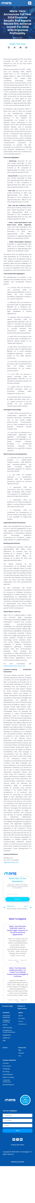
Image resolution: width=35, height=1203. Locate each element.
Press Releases (8, 1074)
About (20, 1016)
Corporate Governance (7, 1081)
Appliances (6, 1038)
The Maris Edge (7, 1006)
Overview (6, 1063)
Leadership (6, 1069)
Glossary (21, 1053)
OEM (4, 1040)
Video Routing (7, 1027)
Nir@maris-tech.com (11, 862)
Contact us (22, 1024)
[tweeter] (17, 1139)
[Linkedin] (13, 1139)
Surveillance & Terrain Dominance (9, 1031)
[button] (29, 3)
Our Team (21, 1018)
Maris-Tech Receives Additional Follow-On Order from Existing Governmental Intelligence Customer (17, 972)
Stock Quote (7, 1066)
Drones (5, 1025)
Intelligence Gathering (6, 1021)
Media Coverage (8, 1077)
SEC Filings (6, 1072)
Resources (22, 1048)
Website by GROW (17, 1162)
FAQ (19, 1056)
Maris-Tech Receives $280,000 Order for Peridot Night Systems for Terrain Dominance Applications (17, 930)
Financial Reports (8, 1085)
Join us (20, 1021)
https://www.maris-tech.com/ (14, 666)
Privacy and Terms (17, 1145)
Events (5, 1048)
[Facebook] (21, 1139)
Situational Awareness (6, 1016)
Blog (19, 1050)
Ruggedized (7, 1035)
